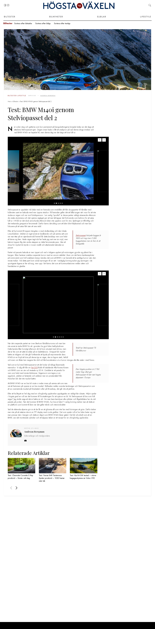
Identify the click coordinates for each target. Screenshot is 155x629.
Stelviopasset (81, 235)
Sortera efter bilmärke (23, 23)
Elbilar (101, 16)
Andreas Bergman (47, 95)
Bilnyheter (56, 16)
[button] (104, 140)
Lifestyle (145, 16)
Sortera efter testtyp (62, 23)
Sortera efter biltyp (43, 23)
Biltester (9, 16)
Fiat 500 (34, 367)
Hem (9, 101)
